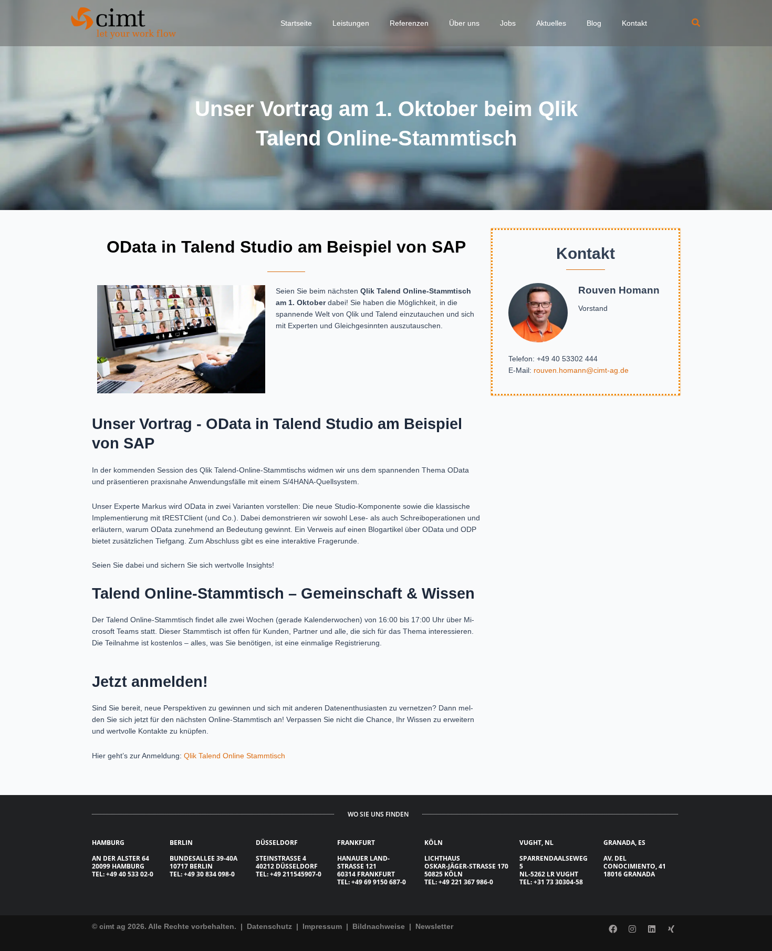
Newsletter (434, 926)
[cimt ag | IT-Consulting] (123, 22)
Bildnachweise (379, 926)
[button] (696, 23)
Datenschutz (268, 926)
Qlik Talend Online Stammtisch (234, 755)
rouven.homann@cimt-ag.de (581, 370)
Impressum (323, 926)
